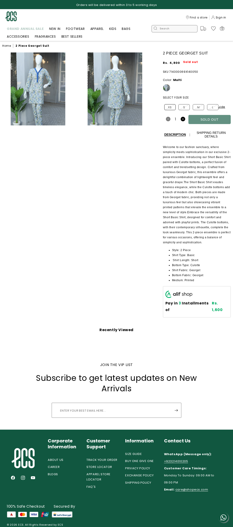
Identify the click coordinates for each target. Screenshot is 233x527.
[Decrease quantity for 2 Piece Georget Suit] (168, 119)
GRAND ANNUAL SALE (25, 28)
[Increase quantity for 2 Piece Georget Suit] (183, 119)
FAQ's (91, 487)
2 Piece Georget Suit (32, 46)
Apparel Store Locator (98, 477)
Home (6, 46)
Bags (126, 28)
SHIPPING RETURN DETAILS (211, 134)
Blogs (53, 474)
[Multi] (166, 87)
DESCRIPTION (175, 134)
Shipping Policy (138, 482)
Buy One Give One (139, 461)
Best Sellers (72, 36)
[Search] (155, 28)
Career (54, 467)
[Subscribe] (176, 410)
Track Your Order (101, 460)
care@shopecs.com (191, 489)
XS (172, 107)
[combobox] (174, 28)
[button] (25, 29)
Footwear (75, 28)
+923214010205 (176, 461)
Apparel (97, 28)
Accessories (18, 36)
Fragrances (45, 36)
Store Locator (99, 467)
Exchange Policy (139, 475)
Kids (112, 28)
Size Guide (133, 454)
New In (55, 28)
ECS (21, 525)
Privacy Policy (137, 468)
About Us (55, 460)
